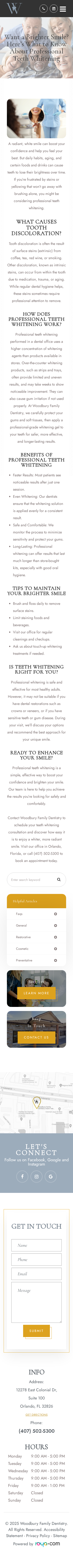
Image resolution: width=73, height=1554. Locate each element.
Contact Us (36, 1037)
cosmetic (22, 948)
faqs (19, 914)
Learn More (36, 993)
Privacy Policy (38, 1536)
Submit (36, 1330)
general (21, 925)
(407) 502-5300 (37, 1431)
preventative (24, 960)
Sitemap (60, 1536)
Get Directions (37, 1415)
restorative (23, 937)
